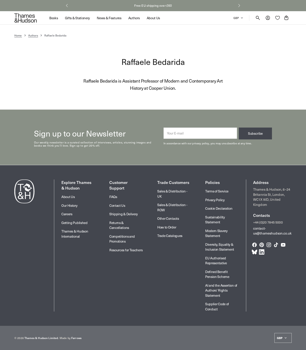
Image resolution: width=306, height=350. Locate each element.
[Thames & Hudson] (25, 18)
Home (18, 35)
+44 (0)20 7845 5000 (268, 222)
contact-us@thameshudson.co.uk (272, 231)
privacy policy (200, 143)
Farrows (76, 338)
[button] (67, 5)
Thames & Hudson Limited (41, 338)
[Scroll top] (300, 344)
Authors (33, 35)
